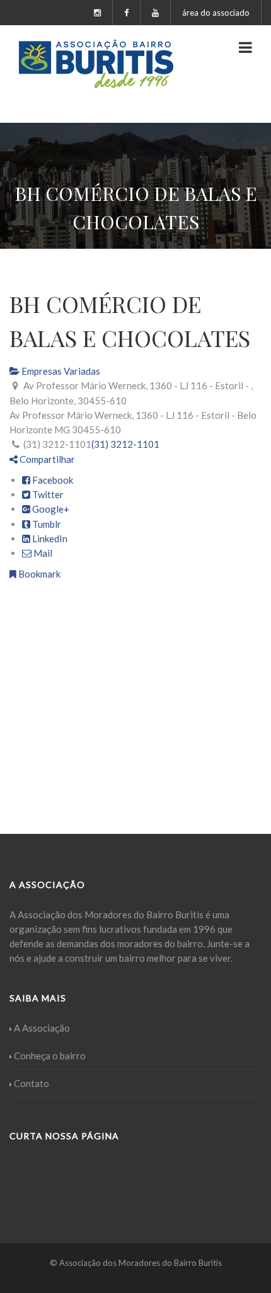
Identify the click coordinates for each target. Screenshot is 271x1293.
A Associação (42, 1028)
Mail (42, 553)
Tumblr (45, 524)
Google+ (49, 509)
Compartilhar (46, 459)
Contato (31, 1083)
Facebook (51, 480)
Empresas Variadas (60, 371)
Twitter (47, 494)
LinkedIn (48, 538)
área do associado (216, 13)
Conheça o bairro (50, 1055)
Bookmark (38, 573)
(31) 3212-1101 (125, 444)
